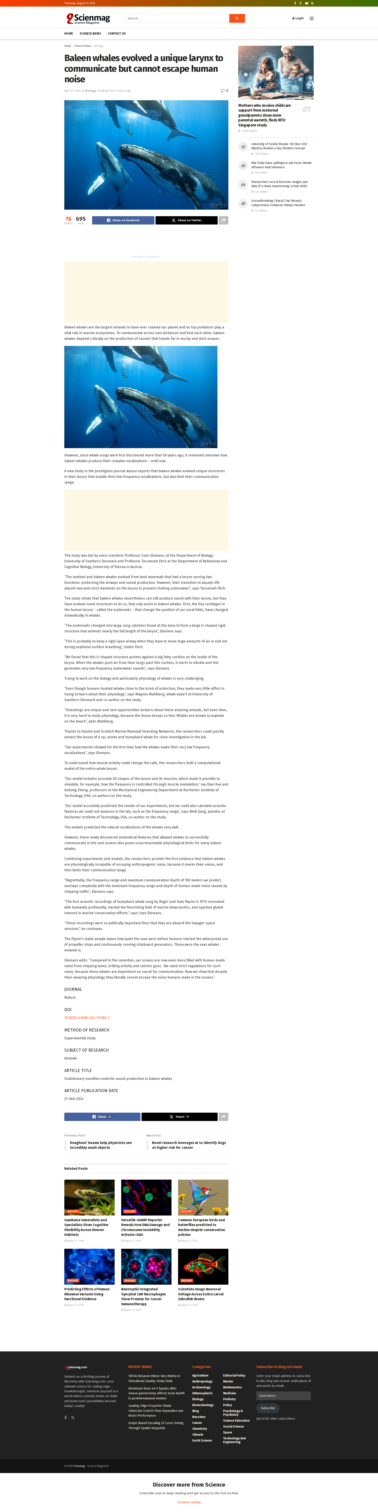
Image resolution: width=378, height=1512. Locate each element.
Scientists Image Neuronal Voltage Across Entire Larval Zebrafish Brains (201, 1294)
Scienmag (79, 1466)
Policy (227, 1405)
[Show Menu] (312, 18)
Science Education (236, 1421)
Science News (83, 45)
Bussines (199, 1417)
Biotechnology (203, 1405)
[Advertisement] (146, 242)
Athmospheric (202, 1393)
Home (67, 45)
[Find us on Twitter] (300, 3)
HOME (68, 33)
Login (299, 18)
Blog (195, 1411)
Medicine (229, 1393)
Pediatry (229, 1399)
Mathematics (232, 1387)
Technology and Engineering (234, 1440)
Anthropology (202, 1381)
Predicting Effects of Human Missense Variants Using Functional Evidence (86, 1294)
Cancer (197, 1423)
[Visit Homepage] (88, 18)
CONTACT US (117, 33)
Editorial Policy (234, 1375)
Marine (228, 1381)
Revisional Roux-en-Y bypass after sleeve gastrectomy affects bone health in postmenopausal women (156, 1393)
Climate (197, 1435)
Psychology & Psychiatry (233, 1413)
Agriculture (200, 1375)
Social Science (233, 1426)
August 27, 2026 (75, 1240)
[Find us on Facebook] (295, 3)
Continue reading (189, 1502)
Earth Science (202, 1440)
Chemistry (199, 1429)
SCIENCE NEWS (90, 33)
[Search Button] (237, 18)
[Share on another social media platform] (223, 220)
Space (227, 1432)
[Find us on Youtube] (306, 3)
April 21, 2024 (72, 90)
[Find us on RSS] (312, 3)
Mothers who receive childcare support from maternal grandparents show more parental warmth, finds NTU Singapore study (264, 115)
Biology (99, 45)
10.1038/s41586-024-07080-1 (87, 1018)
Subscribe (268, 1408)
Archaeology (201, 1387)
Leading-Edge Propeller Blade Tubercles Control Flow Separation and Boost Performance (155, 1410)
